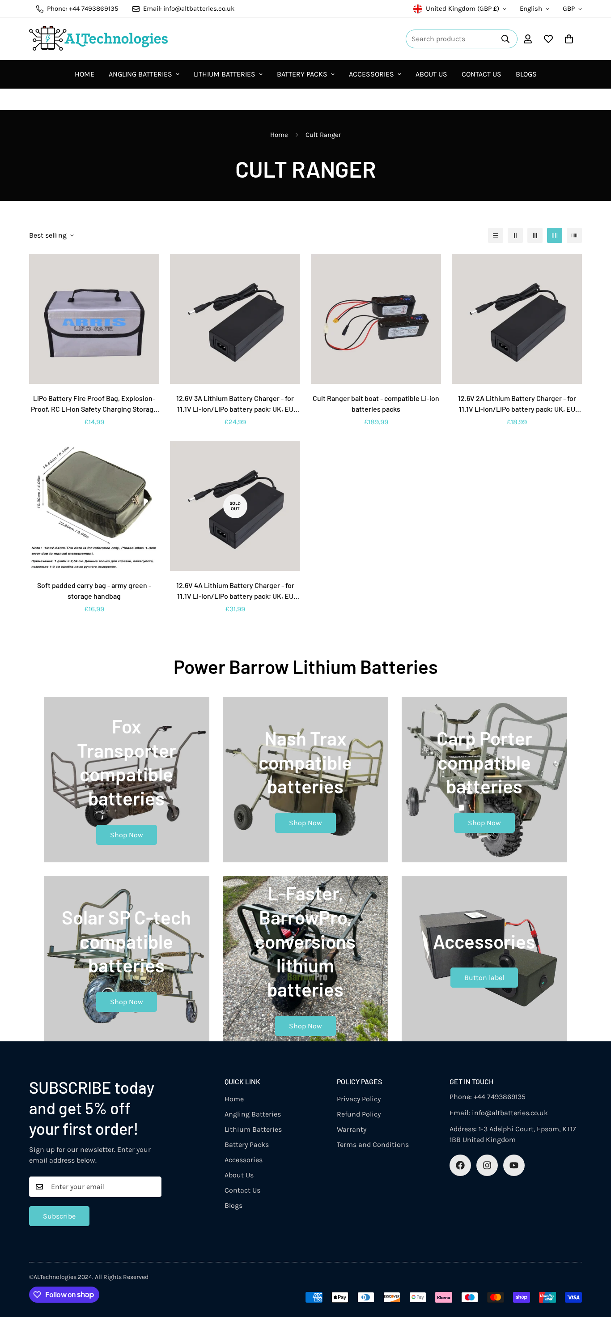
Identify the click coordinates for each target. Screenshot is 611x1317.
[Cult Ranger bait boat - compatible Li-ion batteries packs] (376, 319)
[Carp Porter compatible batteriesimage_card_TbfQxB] (484, 779)
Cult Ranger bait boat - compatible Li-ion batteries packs (376, 403)
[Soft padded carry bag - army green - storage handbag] (94, 506)
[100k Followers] (487, 1165)
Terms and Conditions (373, 1144)
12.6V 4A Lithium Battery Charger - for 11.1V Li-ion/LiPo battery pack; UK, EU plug (235, 591)
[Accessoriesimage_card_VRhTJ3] (484, 958)
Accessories (371, 74)
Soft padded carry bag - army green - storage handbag (94, 590)
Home (84, 74)
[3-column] (535, 235)
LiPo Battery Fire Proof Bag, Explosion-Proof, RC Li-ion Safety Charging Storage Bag (94, 404)
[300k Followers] (460, 1165)
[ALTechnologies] (98, 38)
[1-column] (495, 235)
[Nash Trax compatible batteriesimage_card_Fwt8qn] (305, 779)
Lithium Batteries (224, 74)
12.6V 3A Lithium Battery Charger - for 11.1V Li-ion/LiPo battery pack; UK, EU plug (235, 404)
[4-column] (554, 235)
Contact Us (481, 74)
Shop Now (126, 835)
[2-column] (515, 235)
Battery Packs (302, 74)
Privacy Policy (359, 1099)
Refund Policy (359, 1114)
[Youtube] (514, 1165)
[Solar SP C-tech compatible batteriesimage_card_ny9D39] (126, 958)
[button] (569, 39)
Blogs (526, 74)
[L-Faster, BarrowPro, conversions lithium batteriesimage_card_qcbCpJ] (305, 958)
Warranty (351, 1129)
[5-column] (574, 235)
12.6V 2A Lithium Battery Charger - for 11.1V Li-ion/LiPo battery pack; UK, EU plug (517, 404)
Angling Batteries (140, 74)
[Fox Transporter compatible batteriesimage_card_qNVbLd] (126, 779)
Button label (484, 977)
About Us (431, 74)
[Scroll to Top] (593, 1268)
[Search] (505, 39)
